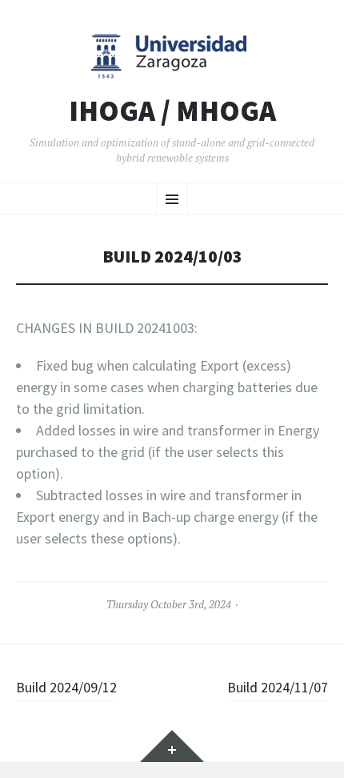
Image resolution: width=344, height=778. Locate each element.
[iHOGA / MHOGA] (172, 55)
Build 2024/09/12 (66, 687)
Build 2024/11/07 (277, 687)
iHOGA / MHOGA (172, 111)
